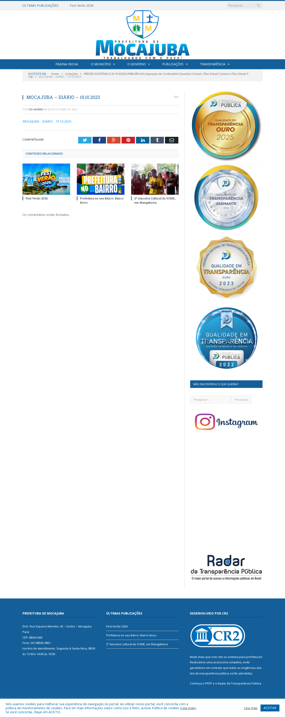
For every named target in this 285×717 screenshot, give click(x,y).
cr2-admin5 (35, 109)
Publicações (172, 64)
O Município (101, 64)
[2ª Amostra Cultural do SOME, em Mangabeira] (155, 179)
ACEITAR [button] (270, 708)
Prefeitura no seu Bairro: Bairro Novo (97, 6)
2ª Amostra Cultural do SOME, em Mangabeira (155, 200)
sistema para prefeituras (245, 657)
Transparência (212, 64)
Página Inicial (67, 64)
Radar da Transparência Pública (239, 683)
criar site (217, 657)
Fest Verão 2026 (37, 198)
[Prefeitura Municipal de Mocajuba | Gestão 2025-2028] (142, 33)
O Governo (136, 64)
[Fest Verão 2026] (46, 179)
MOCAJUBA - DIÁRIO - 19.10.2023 (46, 121)
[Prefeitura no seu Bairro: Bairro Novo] (100, 179)
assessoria (220, 662)
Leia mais (188, 708)
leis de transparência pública (209, 673)
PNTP (208, 683)
